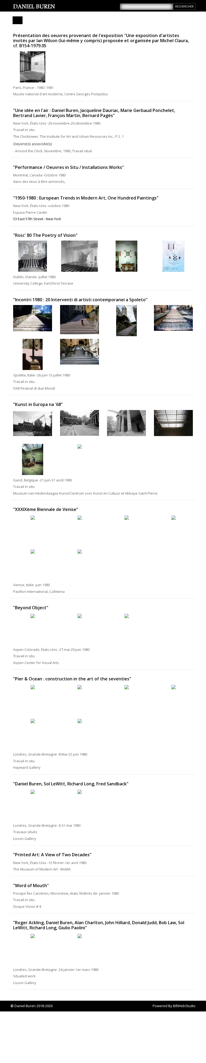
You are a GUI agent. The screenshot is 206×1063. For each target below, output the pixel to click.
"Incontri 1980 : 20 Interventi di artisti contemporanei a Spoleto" (80, 300)
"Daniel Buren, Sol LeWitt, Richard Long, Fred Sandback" (70, 784)
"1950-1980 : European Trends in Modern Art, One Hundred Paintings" (86, 198)
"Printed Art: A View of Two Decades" (52, 855)
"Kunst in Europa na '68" (38, 404)
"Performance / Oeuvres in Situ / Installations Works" (68, 167)
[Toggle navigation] (18, 20)
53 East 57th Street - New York (37, 218)
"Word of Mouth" (31, 885)
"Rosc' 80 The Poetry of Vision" (45, 235)
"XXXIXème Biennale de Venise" (45, 509)
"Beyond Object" (30, 608)
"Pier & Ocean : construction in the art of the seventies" (72, 679)
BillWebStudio (184, 1005)
